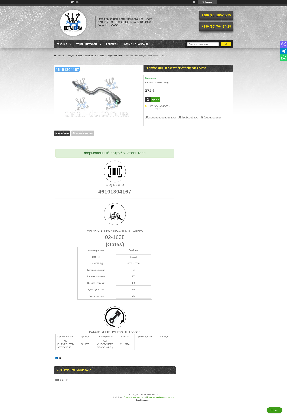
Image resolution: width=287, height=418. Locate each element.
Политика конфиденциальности (160, 397)
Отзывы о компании (136, 44)
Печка (101, 55)
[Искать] (226, 44)
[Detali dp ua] (73, 22)
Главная (62, 44)
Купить (155, 99)
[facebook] (56, 358)
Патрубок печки (114, 55)
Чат (277, 410)
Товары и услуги (86, 44)
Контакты (112, 44)
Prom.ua (156, 395)
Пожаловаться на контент (135, 397)
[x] (60, 358)
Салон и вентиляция (86, 55)
